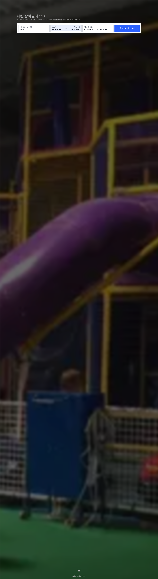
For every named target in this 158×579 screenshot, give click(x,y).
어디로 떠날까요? (26, 27)
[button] (143, 3)
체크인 (54, 27)
